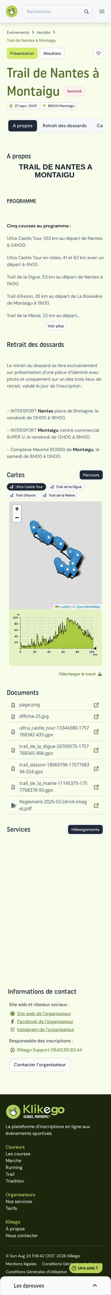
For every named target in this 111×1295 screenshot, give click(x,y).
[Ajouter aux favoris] (98, 53)
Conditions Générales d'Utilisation (36, 1271)
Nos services (19, 1201)
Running (14, 1167)
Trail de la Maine (62, 495)
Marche (13, 1161)
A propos (22, 126)
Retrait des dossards (65, 126)
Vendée (43, 32)
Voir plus (56, 325)
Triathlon (15, 1181)
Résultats (52, 53)
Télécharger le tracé (77, 673)
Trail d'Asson (26, 495)
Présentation (22, 53)
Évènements (18, 32)
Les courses (18, 1154)
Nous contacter (22, 1236)
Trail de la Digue (69, 487)
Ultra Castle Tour (29, 487)
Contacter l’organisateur (40, 1065)
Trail (10, 1174)
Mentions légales (21, 1263)
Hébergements (85, 829)
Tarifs (11, 1208)
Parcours (91, 474)
